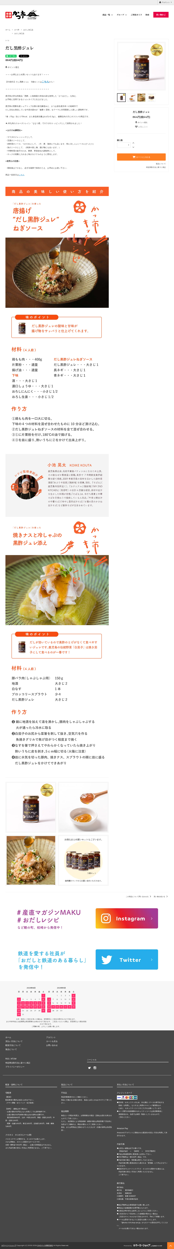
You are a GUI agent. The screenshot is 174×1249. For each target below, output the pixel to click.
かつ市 (16, 30)
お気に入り (143, 127)
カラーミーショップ (8, 1245)
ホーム (7, 30)
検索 (147, 15)
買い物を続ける (160, 897)
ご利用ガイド (136, 15)
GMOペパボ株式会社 (45, 1245)
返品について (161, 164)
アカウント (165, 2)
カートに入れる (142, 157)
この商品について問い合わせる (137, 897)
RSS (7, 1058)
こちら (21, 175)
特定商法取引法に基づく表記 (17, 1063)
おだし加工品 (28, 30)
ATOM (13, 1058)
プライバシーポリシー (14, 1067)
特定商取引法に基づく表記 (156, 167)
